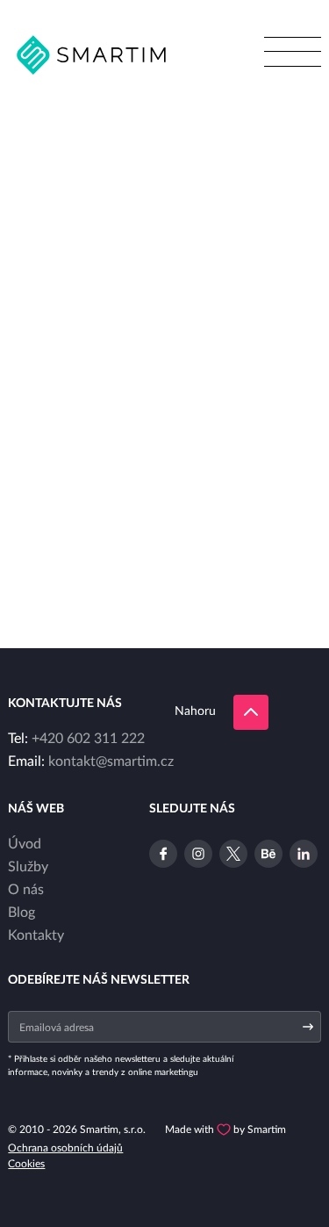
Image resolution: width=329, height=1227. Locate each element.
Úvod (24, 844)
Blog (21, 913)
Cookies (26, 1163)
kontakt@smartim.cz (111, 761)
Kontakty (36, 935)
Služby (28, 867)
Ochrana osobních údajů (65, 1148)
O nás (26, 890)
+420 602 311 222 (88, 739)
